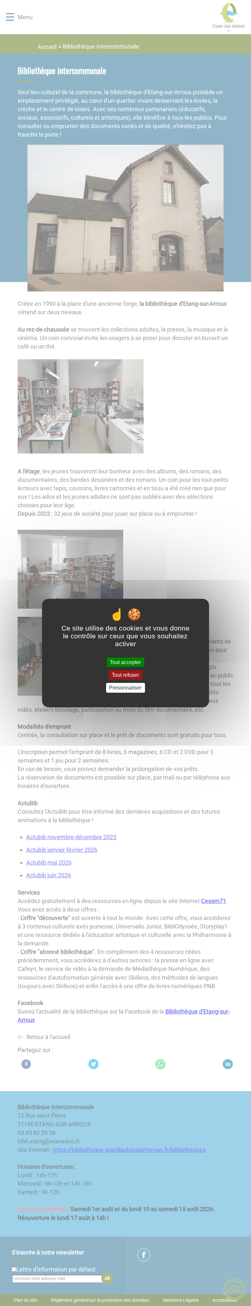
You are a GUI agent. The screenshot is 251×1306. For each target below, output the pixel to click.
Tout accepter (125, 662)
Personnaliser (125, 687)
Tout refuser (125, 675)
